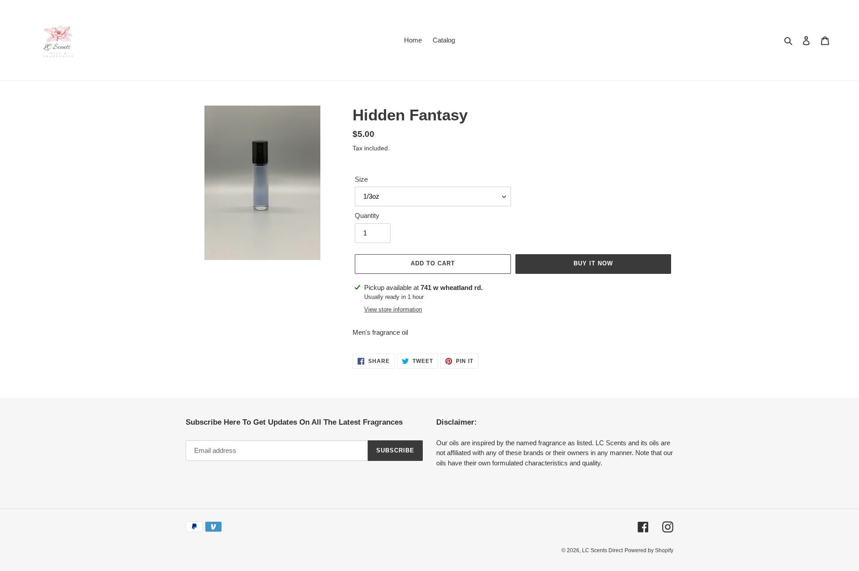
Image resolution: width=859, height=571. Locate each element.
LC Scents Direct (602, 550)
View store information (393, 309)
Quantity (367, 215)
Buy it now (593, 263)
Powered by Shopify (649, 550)
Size (361, 179)
